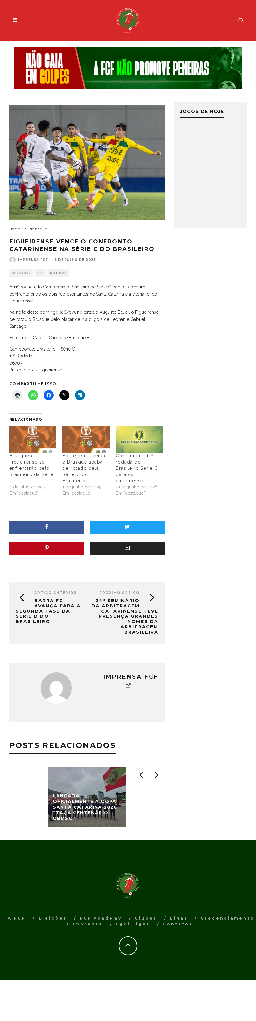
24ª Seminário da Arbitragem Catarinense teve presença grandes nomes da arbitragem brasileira (124, 616)
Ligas (179, 918)
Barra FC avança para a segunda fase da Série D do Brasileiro (48, 611)
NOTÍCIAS (58, 273)
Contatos (178, 924)
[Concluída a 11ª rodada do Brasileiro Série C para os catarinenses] (139, 439)
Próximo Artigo (119, 593)
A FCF (17, 918)
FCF (40, 273)
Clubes (146, 918)
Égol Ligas (133, 924)
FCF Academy (101, 918)
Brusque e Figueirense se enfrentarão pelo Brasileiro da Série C (31, 468)
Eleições (53, 918)
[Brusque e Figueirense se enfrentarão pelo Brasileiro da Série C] (32, 439)
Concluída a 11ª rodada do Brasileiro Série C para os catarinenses (137, 468)
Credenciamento (227, 918)
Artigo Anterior (55, 593)
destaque (21, 273)
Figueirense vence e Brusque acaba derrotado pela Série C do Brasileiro (84, 468)
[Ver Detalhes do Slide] (128, 68)
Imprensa (88, 924)
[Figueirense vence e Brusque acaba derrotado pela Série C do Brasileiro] (85, 439)
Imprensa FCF (33, 260)
